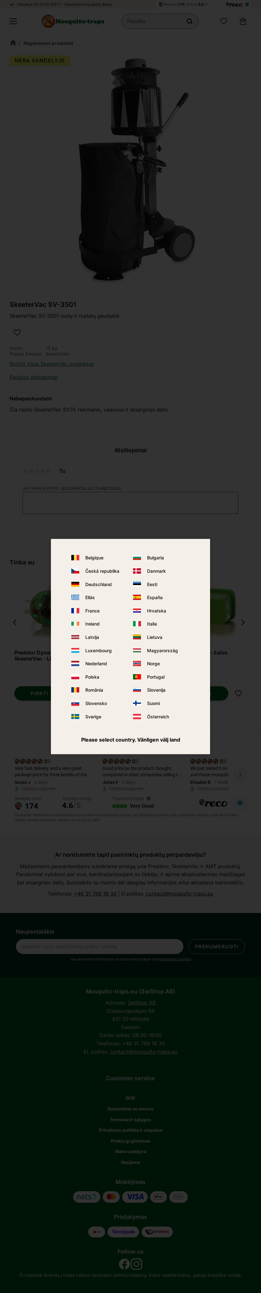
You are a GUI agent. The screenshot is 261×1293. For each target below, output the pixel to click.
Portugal (156, 676)
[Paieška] (190, 21)
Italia (152, 623)
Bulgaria (155, 557)
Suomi (153, 703)
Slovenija (156, 690)
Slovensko (96, 703)
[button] (13, 21)
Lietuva (154, 637)
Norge (153, 663)
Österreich (158, 716)
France (92, 610)
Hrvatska (156, 610)
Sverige (93, 716)
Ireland (92, 623)
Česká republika (102, 571)
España (155, 597)
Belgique (94, 557)
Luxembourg (98, 650)
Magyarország (162, 650)
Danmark (156, 571)
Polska (92, 676)
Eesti (152, 584)
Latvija (92, 637)
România (94, 690)
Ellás (90, 597)
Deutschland (98, 584)
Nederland (96, 663)
